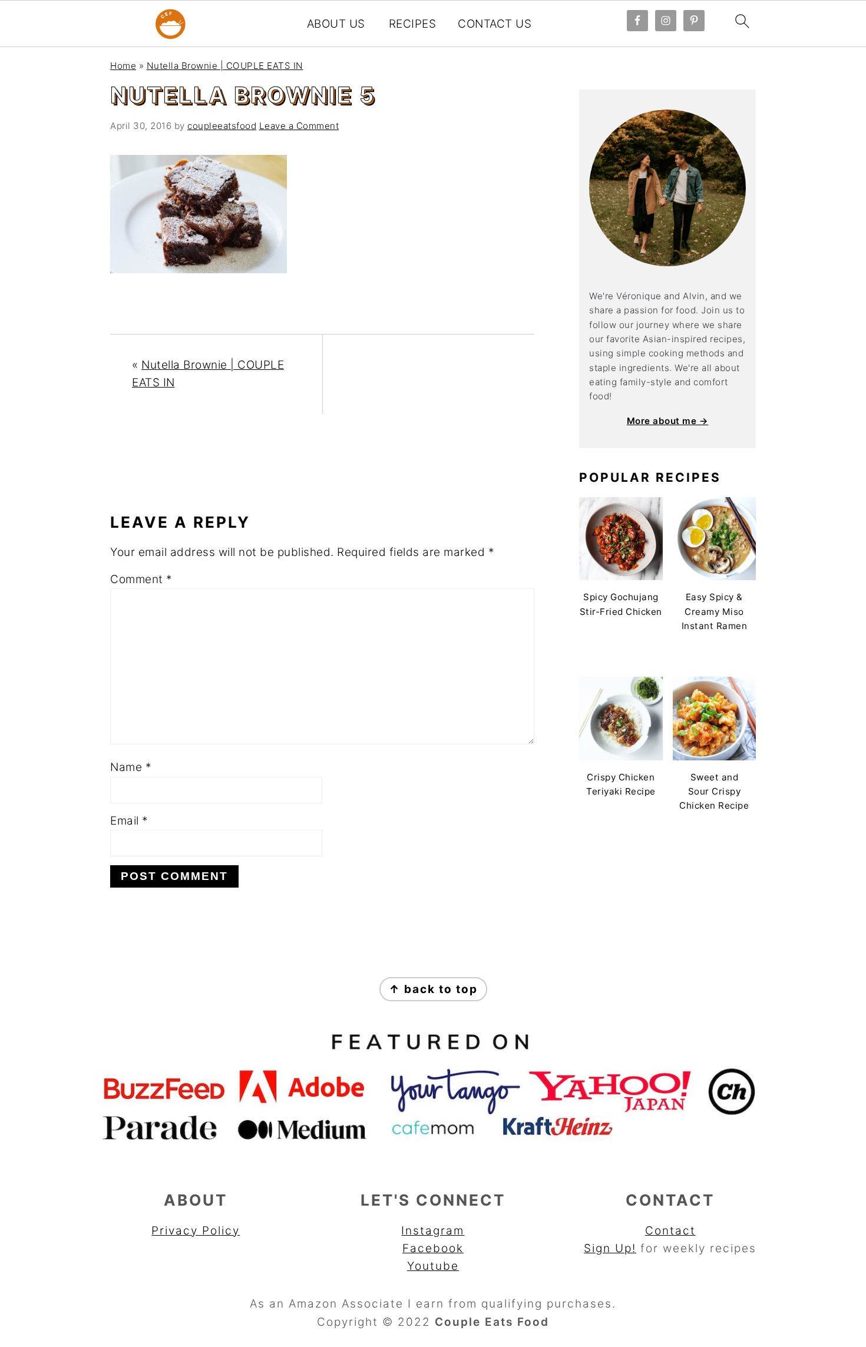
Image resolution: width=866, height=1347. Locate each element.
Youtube (433, 1266)
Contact (670, 1230)
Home (123, 65)
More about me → (668, 420)
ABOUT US (336, 24)
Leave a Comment (299, 125)
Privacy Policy (195, 1230)
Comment (141, 579)
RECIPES (413, 24)
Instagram (432, 1230)
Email (129, 821)
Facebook (433, 1248)
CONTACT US (494, 24)
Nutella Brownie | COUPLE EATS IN (225, 65)
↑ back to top (433, 989)
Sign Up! (610, 1248)
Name (130, 767)
